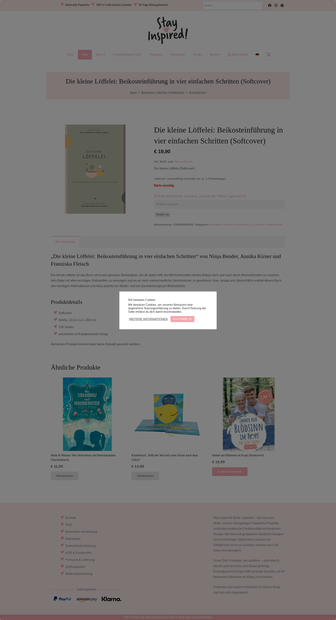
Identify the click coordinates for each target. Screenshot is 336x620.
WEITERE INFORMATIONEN (148, 319)
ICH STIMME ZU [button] (182, 319)
